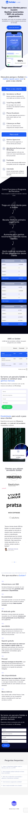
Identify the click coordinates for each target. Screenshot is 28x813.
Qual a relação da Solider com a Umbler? (12, 785)
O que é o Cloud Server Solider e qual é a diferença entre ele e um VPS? (11, 767)
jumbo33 (4, 488)
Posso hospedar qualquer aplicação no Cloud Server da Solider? (12, 772)
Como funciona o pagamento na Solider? (12, 782)
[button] (2, 542)
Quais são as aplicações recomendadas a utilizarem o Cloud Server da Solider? (11, 777)
